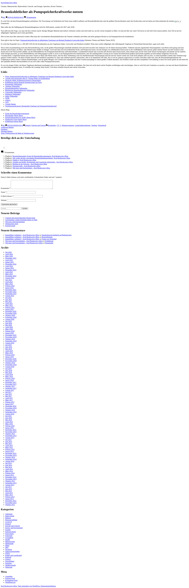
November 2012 (11, 503)
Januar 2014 (9, 475)
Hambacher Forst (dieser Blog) (16, 119)
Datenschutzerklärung (48, 586)
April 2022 (9, 282)
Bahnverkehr (9, 516)
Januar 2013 (9, 499)
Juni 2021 (8, 300)
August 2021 (9, 296)
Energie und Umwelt (39, 125)
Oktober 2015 (10, 434)
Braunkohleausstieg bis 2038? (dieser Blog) (20, 117)
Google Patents (10, 104)
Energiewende (10, 226)
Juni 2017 (8, 394)
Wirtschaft (8, 567)
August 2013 (9, 485)
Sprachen (8, 563)
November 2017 (11, 384)
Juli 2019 (8, 345)
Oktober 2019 (10, 339)
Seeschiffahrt (9, 561)
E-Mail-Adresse (7, 196)
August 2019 (9, 343)
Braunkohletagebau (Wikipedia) (16, 88)
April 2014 (9, 469)
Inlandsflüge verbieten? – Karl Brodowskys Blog (22, 235)
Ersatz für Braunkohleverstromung (17, 113)
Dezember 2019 (10, 335)
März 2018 (9, 376)
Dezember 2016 (10, 406)
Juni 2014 (8, 465)
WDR (7, 98)
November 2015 (11, 432)
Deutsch (28, 125)
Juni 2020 (8, 323)
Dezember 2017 (10, 382)
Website (3, 200)
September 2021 (11, 294)
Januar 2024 (9, 268)
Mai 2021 (8, 301)
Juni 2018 (8, 371)
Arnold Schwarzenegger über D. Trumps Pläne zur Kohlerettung (27, 78)
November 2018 (11, 361)
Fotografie (8, 536)
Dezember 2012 (10, 501)
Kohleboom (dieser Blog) (14, 121)
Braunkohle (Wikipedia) (13, 84)
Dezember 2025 (10, 258)
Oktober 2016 (10, 410)
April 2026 (9, 254)
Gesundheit (9, 538)
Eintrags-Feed (10, 578)
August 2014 (9, 461)
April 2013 (9, 493)
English (7, 530)
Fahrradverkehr (10, 532)
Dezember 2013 (10, 477)
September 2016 (11, 412)
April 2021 (9, 303)
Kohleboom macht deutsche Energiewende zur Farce (23, 82)
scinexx (7, 100)
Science (8, 559)
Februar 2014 (10, 473)
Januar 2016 (9, 428)
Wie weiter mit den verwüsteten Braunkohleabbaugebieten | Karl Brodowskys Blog (41, 158)
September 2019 (11, 341)
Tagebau (94, 125)
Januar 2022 (9, 288)
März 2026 (9, 256)
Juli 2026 (8, 252)
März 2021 (9, 305)
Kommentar (5, 188)
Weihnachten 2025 (11, 224)
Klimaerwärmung (68, 125)
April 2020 (9, 327)
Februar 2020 (10, 331)
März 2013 (9, 495)
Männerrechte (10, 542)
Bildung (8, 518)
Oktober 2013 (10, 481)
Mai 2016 (8, 420)
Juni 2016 (8, 418)
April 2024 (9, 266)
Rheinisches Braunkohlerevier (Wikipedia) (20, 90)
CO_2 (59, 125)
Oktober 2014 (10, 457)
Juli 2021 (8, 298)
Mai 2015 (8, 443)
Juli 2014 (8, 463)
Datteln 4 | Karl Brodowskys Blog (24, 160)
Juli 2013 (8, 487)
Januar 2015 (9, 451)
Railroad (8, 557)
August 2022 (9, 278)
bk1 (4, 17)
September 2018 (11, 365)
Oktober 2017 (10, 386)
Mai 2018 (8, 372)
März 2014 (9, 471)
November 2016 (11, 408)
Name (3, 192)
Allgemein (8, 514)
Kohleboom (49, 241)
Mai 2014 (8, 467)
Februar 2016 (10, 426)
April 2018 (9, 374)
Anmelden (8, 576)
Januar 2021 (9, 309)
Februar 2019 (10, 355)
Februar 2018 (10, 378)
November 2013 (11, 479)
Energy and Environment (14, 528)
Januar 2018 (9, 380)
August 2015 (9, 438)
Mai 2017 (8, 396)
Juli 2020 (8, 321)
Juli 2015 (8, 440)
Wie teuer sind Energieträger (15, 222)
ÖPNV (7, 553)
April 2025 (9, 260)
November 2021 (11, 292)
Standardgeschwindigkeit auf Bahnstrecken (57, 235)
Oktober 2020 (10, 315)
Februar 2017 (10, 402)
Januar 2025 (9, 262)
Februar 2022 (10, 286)
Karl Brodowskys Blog (9, 3)
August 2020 (9, 319)
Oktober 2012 (10, 505)
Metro (7, 545)
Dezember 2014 (10, 453)
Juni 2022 (8, 280)
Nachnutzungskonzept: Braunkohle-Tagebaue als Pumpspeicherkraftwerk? (31, 106)
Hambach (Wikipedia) (12, 94)
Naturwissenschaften (12, 551)
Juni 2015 (8, 442)
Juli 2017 (8, 392)
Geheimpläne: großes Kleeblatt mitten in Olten (21, 220)
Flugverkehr (9, 534)
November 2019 (11, 337)
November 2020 (11, 313)
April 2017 (9, 398)
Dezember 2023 (10, 270)
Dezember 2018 (10, 359)
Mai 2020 (8, 325)
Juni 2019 (8, 347)
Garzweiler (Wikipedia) (13, 92)
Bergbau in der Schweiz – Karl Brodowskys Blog (30, 164)
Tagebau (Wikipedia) (12, 86)
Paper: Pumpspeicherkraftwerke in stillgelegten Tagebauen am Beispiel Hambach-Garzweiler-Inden (39, 76)
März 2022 (9, 284)
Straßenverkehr (10, 565)
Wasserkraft (102, 125)
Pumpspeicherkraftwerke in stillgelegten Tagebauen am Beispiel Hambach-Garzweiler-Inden (52, 40)
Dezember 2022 (10, 276)
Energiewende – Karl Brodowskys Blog (26, 166)
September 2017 (11, 388)
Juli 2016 (8, 416)
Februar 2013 (10, 497)
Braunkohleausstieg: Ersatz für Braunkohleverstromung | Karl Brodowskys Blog (40, 156)
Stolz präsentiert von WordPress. (29, 586)
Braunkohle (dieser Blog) (14, 115)
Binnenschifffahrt (11, 520)
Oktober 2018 (10, 363)
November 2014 (11, 455)
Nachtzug (8, 549)
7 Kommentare (31, 17)
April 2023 (9, 272)
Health (7, 540)
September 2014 (11, 459)
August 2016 (9, 414)
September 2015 (11, 436)
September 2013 (11, 483)
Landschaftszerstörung (82, 125)
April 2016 (9, 422)
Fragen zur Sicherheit (49, 239)
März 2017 (9, 400)
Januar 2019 (9, 357)
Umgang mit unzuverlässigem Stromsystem (20, 218)
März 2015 (9, 447)
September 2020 (11, 317)
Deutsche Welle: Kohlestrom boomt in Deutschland (23, 80)
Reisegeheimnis (47, 237)
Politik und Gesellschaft (13, 555)
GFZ (7, 102)
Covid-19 (8, 522)
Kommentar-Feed (11, 580)
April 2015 (9, 445)
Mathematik (9, 544)
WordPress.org (10, 582)
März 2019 (9, 353)
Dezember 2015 (10, 430)
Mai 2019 (8, 349)
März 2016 (9, 424)
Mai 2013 (8, 491)
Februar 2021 (10, 307)
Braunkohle (52, 125)
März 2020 (9, 329)
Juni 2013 (8, 489)
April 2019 (9, 351)
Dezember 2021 (10, 290)
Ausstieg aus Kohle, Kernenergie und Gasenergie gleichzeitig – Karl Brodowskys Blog (42, 162)
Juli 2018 (8, 369)
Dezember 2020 (10, 311)
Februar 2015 (10, 449)
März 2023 (9, 274)
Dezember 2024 (10, 264)
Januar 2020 (9, 333)
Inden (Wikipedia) (11, 96)
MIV (7, 547)
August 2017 (9, 390)
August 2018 (9, 367)
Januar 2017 (9, 404)
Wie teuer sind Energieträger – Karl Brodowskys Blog (31, 168)
